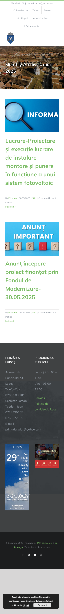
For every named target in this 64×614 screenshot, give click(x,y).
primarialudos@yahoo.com (40, 3)
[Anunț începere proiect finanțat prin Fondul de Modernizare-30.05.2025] (32, 238)
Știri (34, 198)
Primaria (12, 198)
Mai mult (9, 206)
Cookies (40, 398)
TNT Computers (44, 543)
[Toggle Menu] (56, 38)
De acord (42, 605)
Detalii (26, 605)
